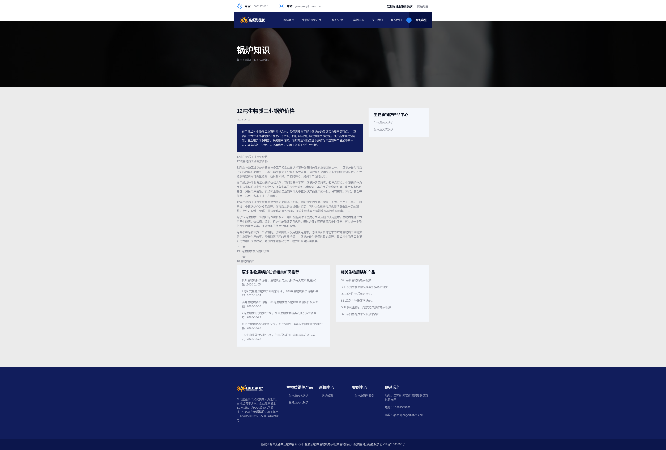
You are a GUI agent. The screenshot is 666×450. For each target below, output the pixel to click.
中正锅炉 (345, 167)
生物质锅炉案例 (364, 395)
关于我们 (377, 20)
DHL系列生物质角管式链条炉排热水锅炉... (367, 307)
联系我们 (396, 20)
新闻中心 (250, 59)
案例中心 (358, 20)
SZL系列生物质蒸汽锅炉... (357, 300)
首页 (239, 59)
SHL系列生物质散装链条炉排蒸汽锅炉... (365, 287)
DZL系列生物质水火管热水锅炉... (361, 314)
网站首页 (288, 20)
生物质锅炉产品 (312, 20)
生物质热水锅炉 (383, 122)
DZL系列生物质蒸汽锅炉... (357, 293)
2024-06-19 (243, 119)
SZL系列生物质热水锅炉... (357, 280)
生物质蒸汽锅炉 (383, 129)
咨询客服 (421, 20)
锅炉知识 (337, 20)
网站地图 (422, 6)
